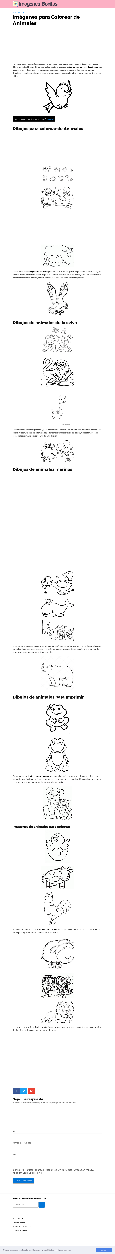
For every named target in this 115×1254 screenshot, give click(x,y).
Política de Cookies (21, 1230)
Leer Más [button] (67, 1250)
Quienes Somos (19, 1222)
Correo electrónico (22, 1143)
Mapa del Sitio (18, 1219)
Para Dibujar (18, 13)
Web (14, 1155)
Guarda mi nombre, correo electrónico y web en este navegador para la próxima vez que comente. (53, 1171)
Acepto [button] (103, 1250)
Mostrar (50, 119)
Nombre (17, 1131)
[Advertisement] (57, 45)
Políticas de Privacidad (22, 1226)
